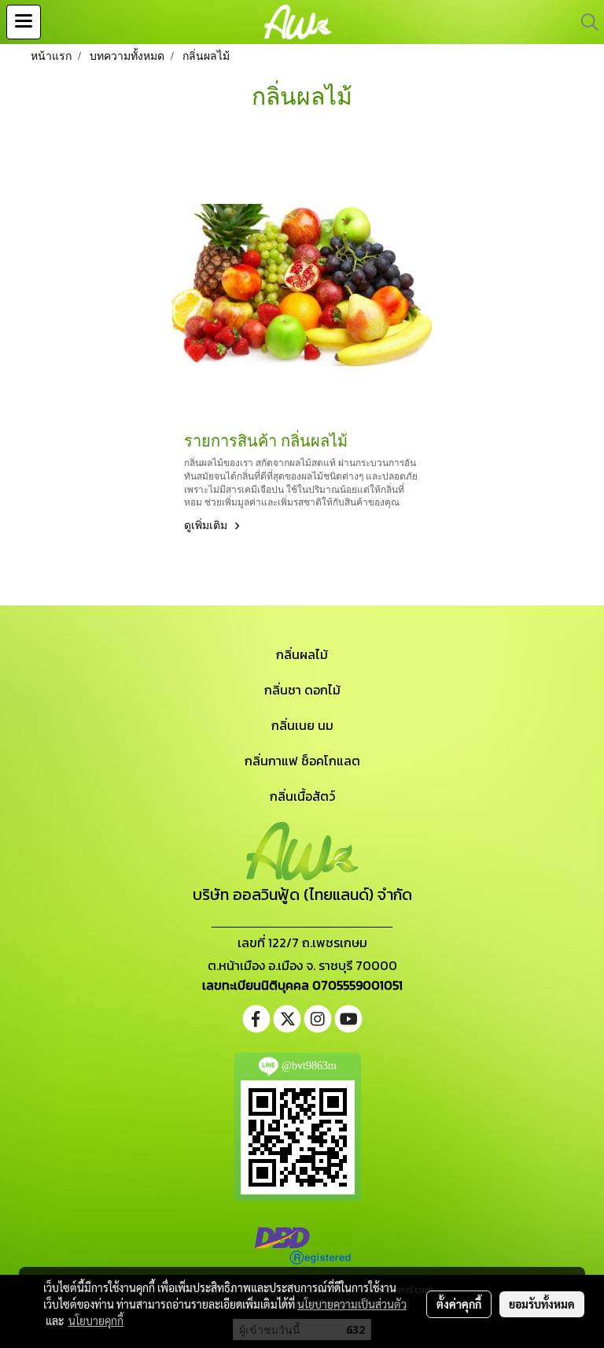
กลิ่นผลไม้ (302, 654)
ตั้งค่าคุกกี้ (458, 1304)
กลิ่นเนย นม (302, 725)
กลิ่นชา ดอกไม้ (302, 689)
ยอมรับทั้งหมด (542, 1304)
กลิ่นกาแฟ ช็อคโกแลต (302, 760)
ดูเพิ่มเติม (207, 525)
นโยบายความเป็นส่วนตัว (352, 1304)
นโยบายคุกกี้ (95, 1320)
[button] (584, 22)
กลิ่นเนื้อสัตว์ (302, 796)
